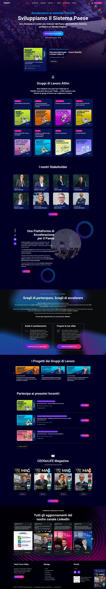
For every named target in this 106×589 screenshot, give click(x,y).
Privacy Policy (57, 587)
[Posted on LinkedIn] (30, 524)
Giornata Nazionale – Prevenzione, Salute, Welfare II (50, 434)
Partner (74, 3)
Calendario (43, 3)
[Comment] (18, 552)
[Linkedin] (15, 239)
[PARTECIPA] (35, 54)
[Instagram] (15, 243)
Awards (59, 3)
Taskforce (50, 3)
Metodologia (35, 3)
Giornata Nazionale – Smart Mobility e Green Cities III (65, 53)
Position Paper (66, 3)
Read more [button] (17, 529)
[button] (14, 373)
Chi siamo (27, 3)
